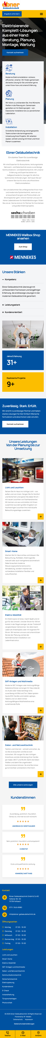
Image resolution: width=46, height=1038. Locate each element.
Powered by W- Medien (23, 1017)
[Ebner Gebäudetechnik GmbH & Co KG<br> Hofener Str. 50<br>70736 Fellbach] (4, 897)
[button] (41, 14)
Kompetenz (10, 279)
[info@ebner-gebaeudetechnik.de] (4, 914)
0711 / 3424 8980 (15, 907)
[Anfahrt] (38, 1032)
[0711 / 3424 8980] (4, 908)
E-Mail (22, 1035)
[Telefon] (7, 1032)
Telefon (8, 1035)
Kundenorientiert (13, 312)
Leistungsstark (12, 304)
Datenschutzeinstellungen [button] (24, 1024)
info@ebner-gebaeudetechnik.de (22, 914)
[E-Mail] (23, 1032)
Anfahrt (38, 1035)
